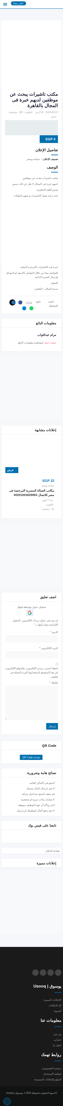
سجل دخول (50, 342)
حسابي (57, 1039)
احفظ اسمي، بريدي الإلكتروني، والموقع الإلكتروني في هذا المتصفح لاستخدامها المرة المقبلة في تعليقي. (31, 672)
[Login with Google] (30, 613)
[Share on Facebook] (19, 302)
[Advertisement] (31, 55)
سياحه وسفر (48, 485)
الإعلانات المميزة (52, 999)
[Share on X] (12, 302)
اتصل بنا (57, 1045)
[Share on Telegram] (23, 308)
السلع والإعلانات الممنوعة (47, 1079)
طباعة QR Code (31, 757)
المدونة (57, 1010)
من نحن (57, 1034)
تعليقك (53, 682)
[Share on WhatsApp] (30, 308)
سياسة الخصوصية (51, 1068)
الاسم (54, 632)
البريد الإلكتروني (48, 648)
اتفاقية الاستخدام (52, 1073)
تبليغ (38, 301)
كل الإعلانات (55, 1005)
